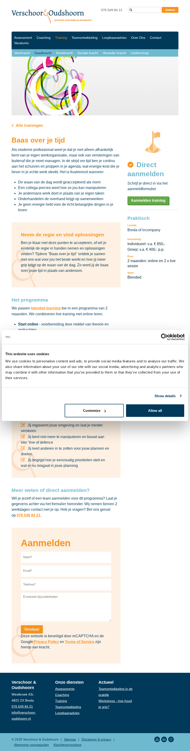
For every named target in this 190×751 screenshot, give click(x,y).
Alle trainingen (29, 125)
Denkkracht (64, 53)
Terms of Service (79, 642)
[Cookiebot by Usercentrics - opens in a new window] (164, 336)
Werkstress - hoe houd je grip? (115, 704)
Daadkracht (43, 53)
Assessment (23, 37)
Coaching (44, 37)
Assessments (65, 689)
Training (61, 37)
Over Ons (138, 37)
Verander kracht (114, 53)
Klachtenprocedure (67, 745)
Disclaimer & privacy (96, 739)
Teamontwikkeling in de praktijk (115, 692)
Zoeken (170, 10)
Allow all (155, 411)
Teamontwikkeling (85, 37)
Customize (91, 411)
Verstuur (31, 629)
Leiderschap (140, 53)
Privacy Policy (46, 642)
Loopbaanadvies (114, 37)
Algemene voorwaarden (31, 745)
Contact (155, 37)
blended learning (46, 308)
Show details (165, 396)
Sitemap (70, 739)
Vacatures (21, 43)
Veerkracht (22, 53)
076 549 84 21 (111, 10)
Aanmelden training (148, 200)
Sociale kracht (87, 53)
